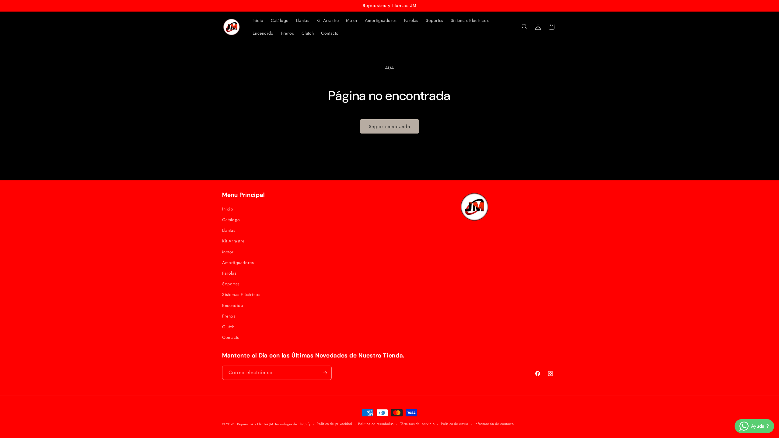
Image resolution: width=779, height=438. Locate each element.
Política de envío (454, 423)
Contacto (231, 337)
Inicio (227, 209)
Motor (228, 252)
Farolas (229, 273)
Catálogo (231, 220)
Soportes (231, 284)
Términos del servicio (417, 423)
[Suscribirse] (324, 373)
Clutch (228, 327)
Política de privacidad (334, 423)
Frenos (229, 316)
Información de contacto (494, 423)
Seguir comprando (389, 126)
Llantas (228, 230)
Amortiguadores (238, 262)
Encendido (232, 305)
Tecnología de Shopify (293, 424)
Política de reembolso (376, 423)
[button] (524, 26)
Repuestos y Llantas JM (255, 424)
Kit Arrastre (233, 241)
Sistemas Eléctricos (241, 294)
